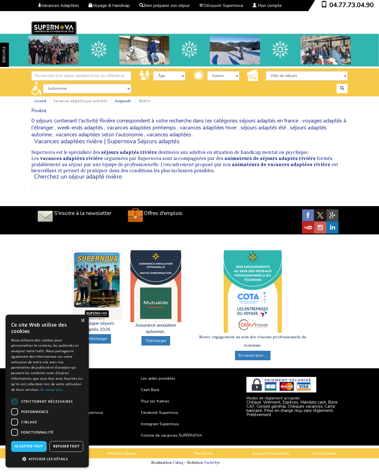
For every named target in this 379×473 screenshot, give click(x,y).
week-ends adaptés (80, 127)
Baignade (123, 101)
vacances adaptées (169, 134)
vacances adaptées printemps (141, 127)
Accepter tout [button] (29, 446)
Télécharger (96, 338)
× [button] (82, 321)
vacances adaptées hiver (208, 127)
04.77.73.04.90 (351, 5)
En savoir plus (52, 389)
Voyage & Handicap (111, 5)
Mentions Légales (121, 453)
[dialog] (47, 391)
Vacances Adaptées (60, 5)
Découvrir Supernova (223, 5)
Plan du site (203, 453)
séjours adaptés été (263, 127)
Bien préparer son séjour (166, 5)
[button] (47, 459)
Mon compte (269, 5)
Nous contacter (325, 453)
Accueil (40, 101)
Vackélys (212, 462)
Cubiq (178, 462)
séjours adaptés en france (268, 120)
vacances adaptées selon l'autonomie (99, 134)
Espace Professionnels (270, 453)
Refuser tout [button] (66, 446)
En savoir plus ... (253, 355)
